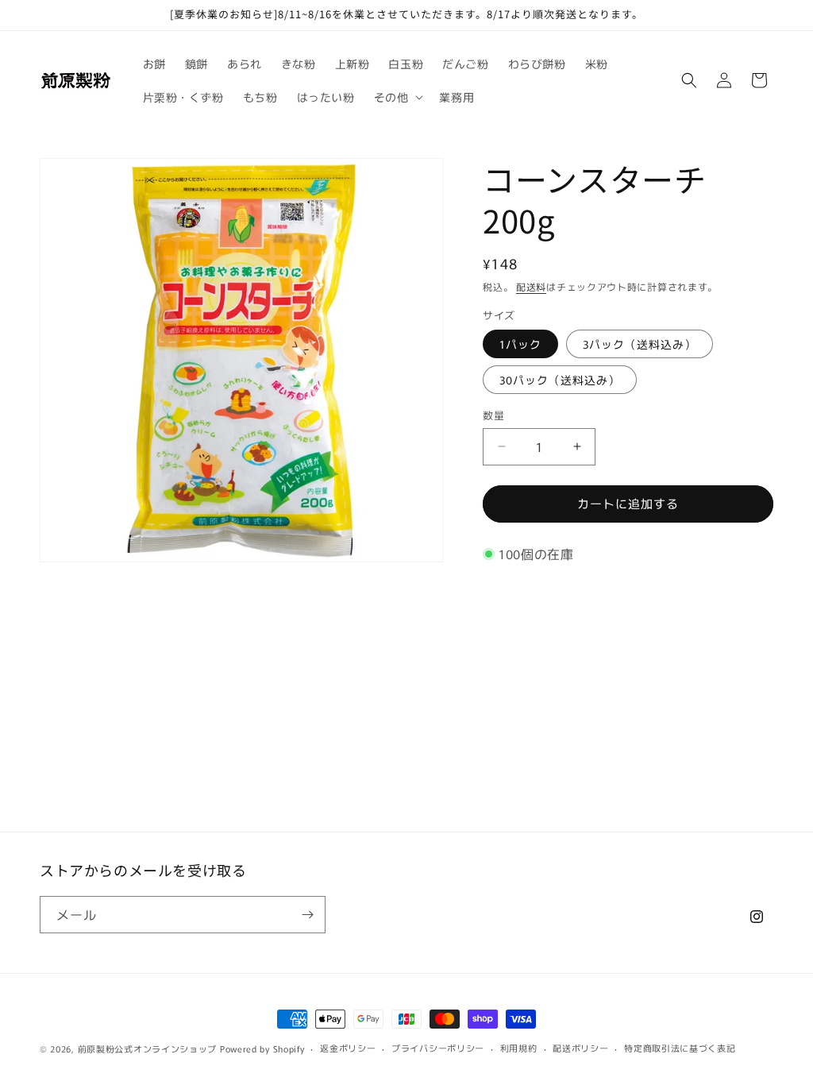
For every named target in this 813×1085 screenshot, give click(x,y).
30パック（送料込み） (559, 380)
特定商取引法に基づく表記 (679, 1047)
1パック (520, 344)
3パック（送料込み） (639, 344)
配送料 (531, 286)
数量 (493, 415)
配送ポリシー (580, 1047)
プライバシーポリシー (437, 1047)
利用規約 (519, 1047)
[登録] (307, 914)
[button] (397, 97)
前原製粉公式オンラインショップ (148, 1048)
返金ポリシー (348, 1047)
